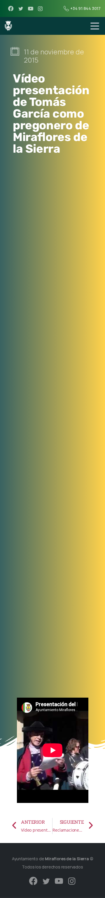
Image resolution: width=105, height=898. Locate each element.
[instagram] (40, 8)
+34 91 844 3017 (85, 8)
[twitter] (21, 8)
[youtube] (31, 8)
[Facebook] (11, 8)
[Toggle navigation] (95, 26)
